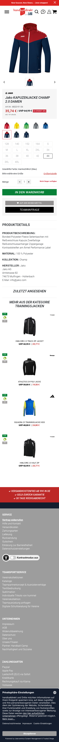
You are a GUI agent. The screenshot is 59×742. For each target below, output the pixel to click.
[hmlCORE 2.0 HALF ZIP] (29, 452)
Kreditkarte (8, 677)
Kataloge (7, 581)
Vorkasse (7, 685)
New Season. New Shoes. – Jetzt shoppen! (29, 3)
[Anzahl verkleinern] (19, 182)
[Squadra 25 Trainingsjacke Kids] (29, 411)
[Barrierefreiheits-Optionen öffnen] (6, 557)
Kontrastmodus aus (27, 557)
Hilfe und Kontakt (11, 523)
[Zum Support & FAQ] (43, 11)
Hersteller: (11, 265)
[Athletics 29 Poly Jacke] (29, 370)
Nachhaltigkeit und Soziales (17, 649)
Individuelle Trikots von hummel (19, 595)
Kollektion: (10, 259)
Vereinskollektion (11, 599)
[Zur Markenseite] (9, 93)
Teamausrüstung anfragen (16, 602)
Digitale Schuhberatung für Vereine (20, 606)
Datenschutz (9, 634)
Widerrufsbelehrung (12, 631)
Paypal (6, 667)
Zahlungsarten (10, 530)
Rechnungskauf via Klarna (16, 681)
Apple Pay (7, 670)
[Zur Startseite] (22, 11)
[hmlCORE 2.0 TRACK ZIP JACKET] (29, 330)
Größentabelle (50, 174)
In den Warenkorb (29, 192)
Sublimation (8, 592)
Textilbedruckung (11, 588)
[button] (6, 11)
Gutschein (7, 541)
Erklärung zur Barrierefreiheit (17, 545)
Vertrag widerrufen (12, 520)
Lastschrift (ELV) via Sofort (16, 674)
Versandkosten (10, 527)
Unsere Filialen (10, 642)
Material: (9, 253)
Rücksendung (9, 538)
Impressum (8, 624)
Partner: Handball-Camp (15, 645)
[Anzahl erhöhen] (28, 182)
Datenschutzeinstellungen (16, 548)
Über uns (7, 638)
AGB (4, 627)
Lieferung (7, 534)
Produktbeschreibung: (18, 233)
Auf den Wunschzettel (31, 203)
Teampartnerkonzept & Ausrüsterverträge (24, 584)
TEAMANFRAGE (29, 209)
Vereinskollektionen (12, 577)
